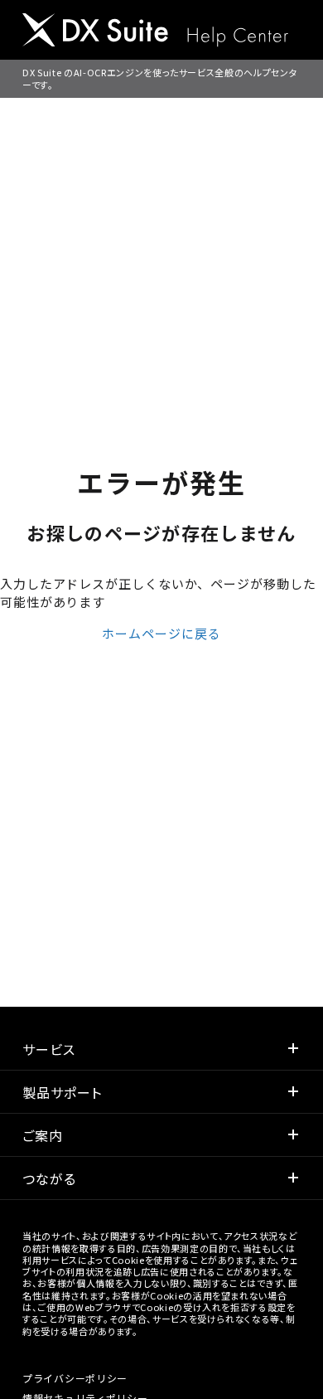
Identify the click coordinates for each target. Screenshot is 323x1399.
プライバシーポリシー (75, 1378)
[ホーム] (155, 32)
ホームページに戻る (161, 633)
